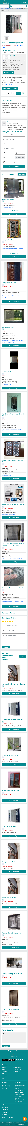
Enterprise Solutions (20, 1100)
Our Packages (19, 1090)
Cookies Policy (6, 1085)
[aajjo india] (6, 2)
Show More (22, 174)
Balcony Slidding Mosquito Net (12, 974)
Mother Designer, (6, 475)
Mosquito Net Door (17, 8)
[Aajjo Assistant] (25, 1119)
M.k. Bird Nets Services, (8, 514)
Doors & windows (8, 8)
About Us (4, 1067)
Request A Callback (14, 1051)
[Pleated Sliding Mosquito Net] (14, 921)
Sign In (24, 2)
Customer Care (5, 1071)
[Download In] (5, 1060)
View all (23, 656)
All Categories (16, 1071)
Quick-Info (4, 1075)
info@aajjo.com (6, 1112)
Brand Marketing (19, 1094)
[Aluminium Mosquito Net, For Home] (14, 576)
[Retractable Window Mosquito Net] (14, 673)
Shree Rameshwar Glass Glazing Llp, (12, 558)
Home (2, 8)
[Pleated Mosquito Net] (14, 886)
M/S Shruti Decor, (7, 384)
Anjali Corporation (15, 56)
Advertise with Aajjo (20, 1088)
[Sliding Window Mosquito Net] (14, 998)
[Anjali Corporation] (6, 57)
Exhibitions (4, 1076)
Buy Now (18, 93)
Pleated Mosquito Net (9, 897)
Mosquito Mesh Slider (9, 282)
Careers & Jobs (17, 1069)
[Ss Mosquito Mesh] (14, 316)
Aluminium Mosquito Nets (10, 791)
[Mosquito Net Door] (14, 188)
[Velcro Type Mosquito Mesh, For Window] (14, 449)
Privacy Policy (5, 1088)
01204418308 (5, 1107)
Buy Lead (17, 1087)
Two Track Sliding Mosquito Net (12, 719)
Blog (3, 1073)
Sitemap (4, 1069)
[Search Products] (10, 6)
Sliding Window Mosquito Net (11, 1009)
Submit (6, 647)
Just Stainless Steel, (7, 207)
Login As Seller (19, 1101)
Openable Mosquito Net (10, 755)
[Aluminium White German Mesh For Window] (14, 402)
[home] (14, 1055)
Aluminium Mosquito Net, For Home (14, 588)
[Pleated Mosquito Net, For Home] (14, 493)
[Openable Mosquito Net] (14, 744)
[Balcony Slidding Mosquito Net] (14, 962)
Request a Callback (10, 88)
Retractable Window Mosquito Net (13, 684)
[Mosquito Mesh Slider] (14, 271)
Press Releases (17, 1067)
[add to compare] (23, 93)
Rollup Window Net (8, 862)
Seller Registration (19, 1085)
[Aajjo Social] (16, 1059)
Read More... (9, 84)
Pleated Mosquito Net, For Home (13, 504)
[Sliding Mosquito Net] (14, 815)
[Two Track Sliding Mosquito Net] (14, 708)
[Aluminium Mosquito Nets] (14, 779)
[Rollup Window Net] (14, 850)
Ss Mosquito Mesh (8, 327)
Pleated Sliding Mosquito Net (11, 933)
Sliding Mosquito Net (9, 826)
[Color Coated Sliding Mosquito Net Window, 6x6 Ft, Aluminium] (14, 532)
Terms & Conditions (7, 1087)
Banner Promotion (19, 1092)
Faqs (3, 1078)
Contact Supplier (14, 214)
